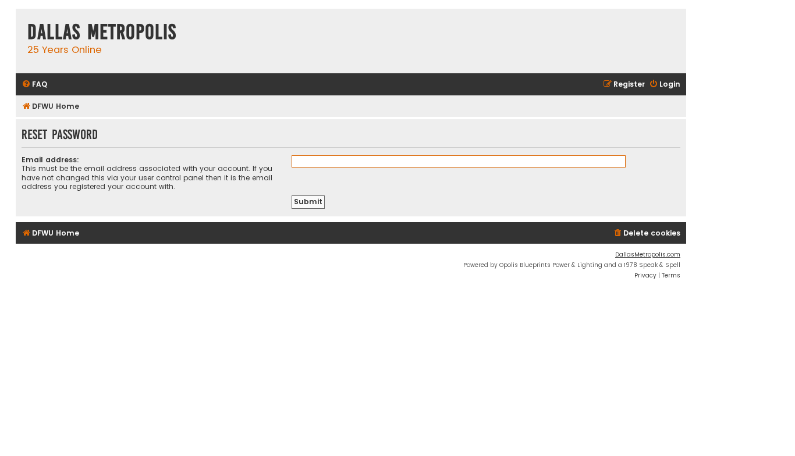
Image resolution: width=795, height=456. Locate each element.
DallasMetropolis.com (647, 254)
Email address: (50, 160)
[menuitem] (34, 84)
